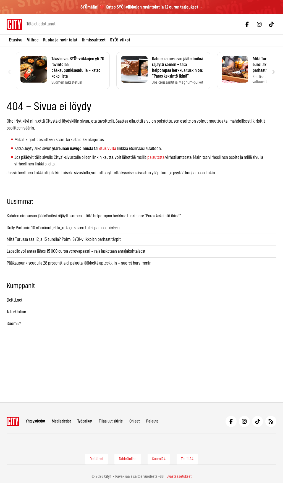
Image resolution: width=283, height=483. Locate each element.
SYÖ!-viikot (120, 40)
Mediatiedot (61, 421)
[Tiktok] (271, 24)
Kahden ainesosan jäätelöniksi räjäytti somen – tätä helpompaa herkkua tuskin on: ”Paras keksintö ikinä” (94, 216)
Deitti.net (14, 300)
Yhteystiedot (35, 421)
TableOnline (16, 312)
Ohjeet (134, 421)
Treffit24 (187, 459)
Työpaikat (84, 421)
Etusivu (16, 40)
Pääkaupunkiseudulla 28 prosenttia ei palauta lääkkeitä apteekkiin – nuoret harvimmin (79, 263)
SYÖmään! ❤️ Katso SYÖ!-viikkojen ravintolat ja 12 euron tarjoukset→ (141, 7)
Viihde (33, 40)
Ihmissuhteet (94, 40)
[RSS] (270, 421)
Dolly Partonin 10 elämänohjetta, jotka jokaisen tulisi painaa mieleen (63, 228)
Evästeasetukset (179, 477)
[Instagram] (259, 24)
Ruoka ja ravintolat (60, 40)
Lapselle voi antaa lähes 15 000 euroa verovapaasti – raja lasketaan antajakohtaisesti (77, 251)
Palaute (152, 421)
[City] (13, 421)
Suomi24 (14, 323)
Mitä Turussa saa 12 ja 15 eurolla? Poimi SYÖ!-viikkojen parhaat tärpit (64, 239)
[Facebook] (247, 24)
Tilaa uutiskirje (111, 421)
